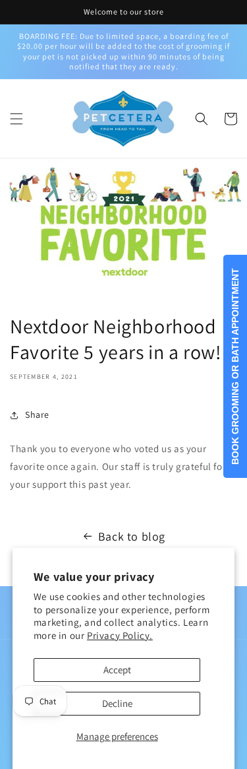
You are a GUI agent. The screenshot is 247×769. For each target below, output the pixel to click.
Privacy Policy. (120, 635)
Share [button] (37, 414)
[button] (16, 118)
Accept (117, 669)
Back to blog (131, 536)
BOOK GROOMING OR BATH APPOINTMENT (235, 366)
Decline (117, 703)
